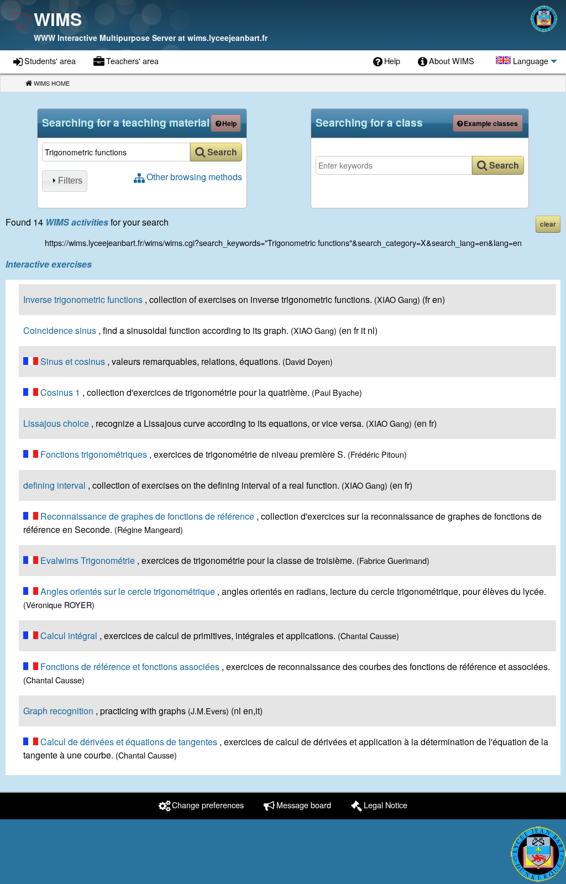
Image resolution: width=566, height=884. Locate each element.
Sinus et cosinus (72, 361)
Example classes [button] (491, 123)
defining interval (54, 485)
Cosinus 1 (60, 392)
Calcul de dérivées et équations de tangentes (128, 741)
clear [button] (548, 224)
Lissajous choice (56, 423)
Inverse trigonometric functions (83, 299)
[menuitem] (386, 62)
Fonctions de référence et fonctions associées (129, 666)
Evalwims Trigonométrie (87, 560)
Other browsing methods (194, 176)
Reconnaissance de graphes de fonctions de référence (147, 516)
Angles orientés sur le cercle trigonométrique (127, 591)
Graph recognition (58, 710)
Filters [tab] (70, 180)
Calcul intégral (68, 635)
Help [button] (229, 123)
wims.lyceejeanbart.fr (227, 37)
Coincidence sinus (59, 330)
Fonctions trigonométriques (93, 454)
